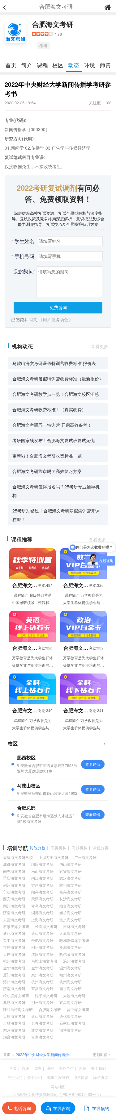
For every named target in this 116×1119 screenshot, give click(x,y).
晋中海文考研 (14, 940)
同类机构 (58, 848)
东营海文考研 (14, 919)
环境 (89, 65)
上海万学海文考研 (53, 857)
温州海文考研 (74, 961)
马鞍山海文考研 (44, 961)
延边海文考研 (42, 933)
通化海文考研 (14, 933)
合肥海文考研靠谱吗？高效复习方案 (47, 471)
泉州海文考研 (42, 974)
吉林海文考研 (74, 926)
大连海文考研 (14, 954)
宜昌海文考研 (42, 885)
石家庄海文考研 (16, 926)
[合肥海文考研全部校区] (104, 743)
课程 (42, 65)
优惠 (37, 1068)
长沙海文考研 (70, 898)
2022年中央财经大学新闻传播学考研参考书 (44, 1054)
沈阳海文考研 (42, 954)
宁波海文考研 (14, 891)
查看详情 (92, 764)
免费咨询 (58, 307)
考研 (43, 45)
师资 (105, 65)
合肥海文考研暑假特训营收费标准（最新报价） (57, 378)
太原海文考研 (70, 933)
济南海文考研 (14, 912)
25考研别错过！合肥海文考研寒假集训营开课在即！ (56, 515)
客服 (82, 1068)
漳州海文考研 (14, 981)
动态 (73, 65)
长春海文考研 (46, 926)
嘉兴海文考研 (70, 891)
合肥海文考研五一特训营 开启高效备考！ (52, 425)
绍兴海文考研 (42, 891)
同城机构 (79, 848)
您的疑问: (24, 271)
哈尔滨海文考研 (72, 954)
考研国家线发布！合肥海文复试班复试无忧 (53, 440)
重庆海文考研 (14, 878)
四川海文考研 (14, 905)
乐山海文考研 (42, 871)
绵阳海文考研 (42, 864)
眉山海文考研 (70, 864)
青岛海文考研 (42, 905)
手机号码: (23, 256)
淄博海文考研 (42, 912)
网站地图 (58, 1086)
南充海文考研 (14, 871)
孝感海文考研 (70, 947)
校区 (57, 65)
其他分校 (37, 848)
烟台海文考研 (70, 905)
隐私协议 (100, 1077)
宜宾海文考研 (70, 871)
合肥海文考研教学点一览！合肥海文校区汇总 (55, 394)
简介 (26, 65)
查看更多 (99, 346)
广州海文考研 (85, 857)
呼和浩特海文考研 (74, 940)
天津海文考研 (42, 898)
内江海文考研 (42, 878)
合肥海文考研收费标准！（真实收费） (49, 409)
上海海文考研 (42, 919)
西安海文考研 (14, 898)
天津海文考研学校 (18, 857)
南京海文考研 (70, 988)
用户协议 (80, 1077)
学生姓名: (23, 241)
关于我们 (98, 1068)
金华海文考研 (14, 967)
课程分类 (100, 848)
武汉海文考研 (70, 878)
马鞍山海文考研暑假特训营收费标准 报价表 (54, 363)
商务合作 (66, 1068)
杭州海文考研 (70, 885)
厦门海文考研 (14, 974)
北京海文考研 (70, 919)
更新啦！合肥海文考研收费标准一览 (47, 456)
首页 (10, 65)
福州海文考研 (70, 974)
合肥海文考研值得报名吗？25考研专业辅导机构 (56, 490)
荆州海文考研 (14, 885)
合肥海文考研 (52, 24)
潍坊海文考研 (70, 912)
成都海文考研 (14, 864)
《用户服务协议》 (55, 320)
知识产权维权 (58, 1077)
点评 (25, 1068)
